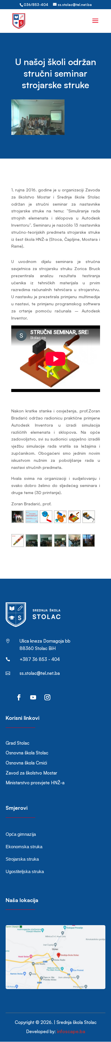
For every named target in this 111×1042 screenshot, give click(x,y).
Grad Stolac (17, 743)
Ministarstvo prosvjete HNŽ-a (35, 782)
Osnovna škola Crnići (26, 763)
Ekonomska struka (24, 846)
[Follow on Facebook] (19, 697)
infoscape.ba (71, 1031)
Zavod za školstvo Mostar (31, 773)
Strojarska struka (22, 859)
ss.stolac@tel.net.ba (40, 673)
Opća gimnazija (21, 834)
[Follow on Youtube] (33, 697)
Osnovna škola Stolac (27, 753)
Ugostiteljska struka (25, 871)
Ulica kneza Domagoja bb (45, 641)
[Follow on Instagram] (47, 697)
